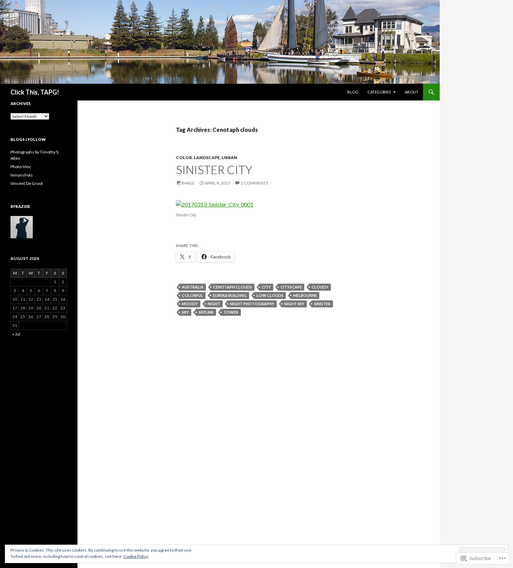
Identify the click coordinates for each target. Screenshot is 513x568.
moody (190, 303)
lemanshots (21, 175)
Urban (229, 157)
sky (185, 312)
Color (184, 157)
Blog (352, 92)
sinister (322, 303)
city (266, 287)
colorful (192, 295)
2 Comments (254, 183)
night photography (252, 303)
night (214, 303)
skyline (206, 312)
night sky (294, 303)
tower (230, 312)
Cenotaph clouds (232, 287)
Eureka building (230, 295)
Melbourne (305, 295)
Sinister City (214, 170)
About (411, 92)
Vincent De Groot (26, 183)
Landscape (207, 157)
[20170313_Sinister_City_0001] (214, 203)
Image (188, 183)
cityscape (291, 287)
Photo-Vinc (20, 166)
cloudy (320, 287)
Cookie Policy (135, 556)
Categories (379, 92)
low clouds (269, 295)
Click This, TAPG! (34, 92)
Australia (192, 287)
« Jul (16, 334)
